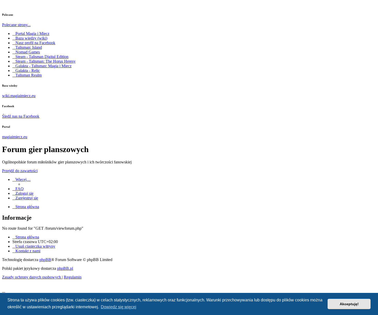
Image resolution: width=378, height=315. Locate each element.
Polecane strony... (16, 25)
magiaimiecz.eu (14, 137)
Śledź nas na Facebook (20, 116)
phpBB (45, 259)
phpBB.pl (65, 268)
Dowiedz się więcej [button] (118, 307)
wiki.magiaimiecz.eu (18, 96)
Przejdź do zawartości (20, 171)
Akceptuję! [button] (349, 304)
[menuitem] (18, 189)
